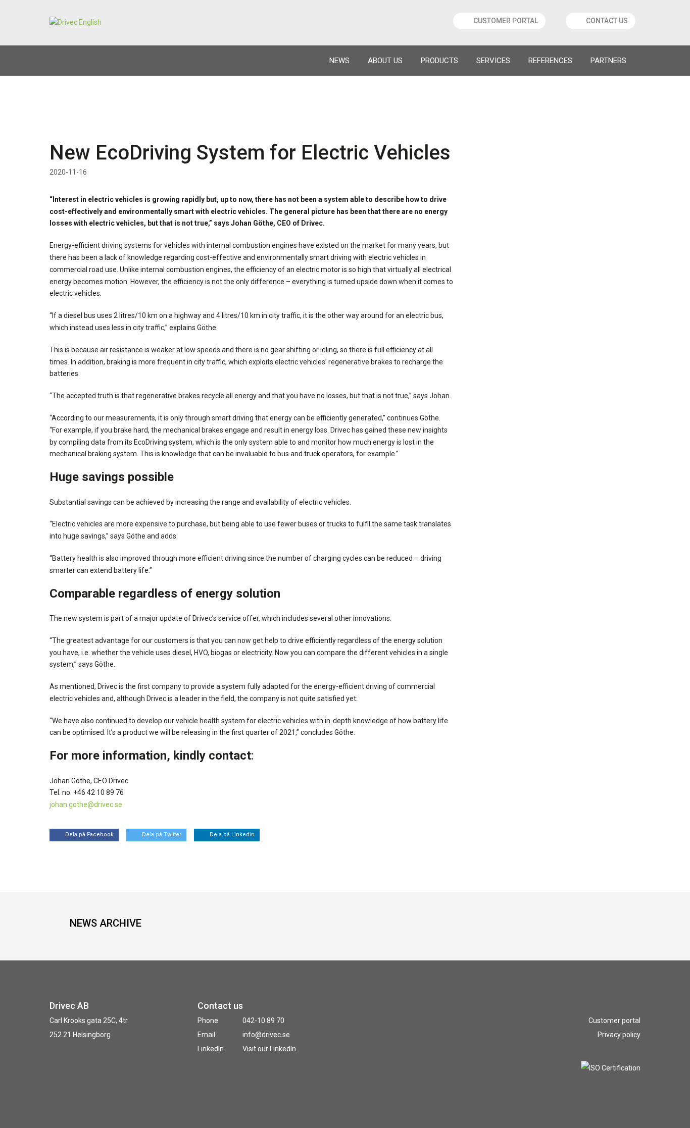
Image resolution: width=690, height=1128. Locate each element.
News (339, 60)
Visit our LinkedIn (269, 1049)
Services (493, 60)
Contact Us (607, 21)
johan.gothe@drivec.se (86, 804)
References (550, 60)
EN (86, 61)
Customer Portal (505, 21)
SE (63, 61)
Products (439, 60)
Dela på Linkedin (232, 834)
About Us (385, 60)
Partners (608, 60)
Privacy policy (619, 1035)
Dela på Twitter (161, 834)
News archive (105, 923)
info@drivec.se (266, 1035)
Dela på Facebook (89, 834)
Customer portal (614, 1020)
